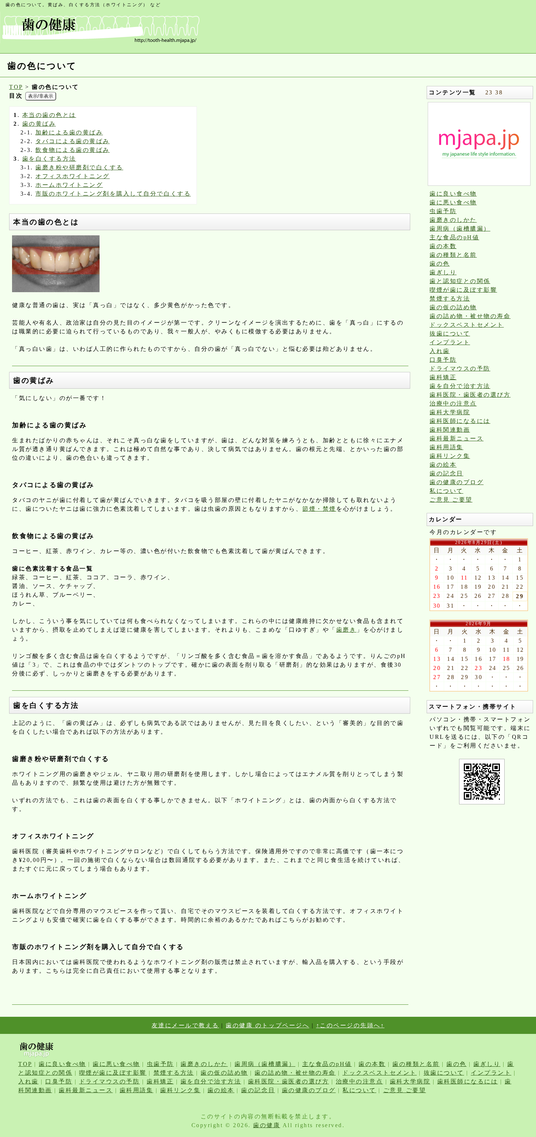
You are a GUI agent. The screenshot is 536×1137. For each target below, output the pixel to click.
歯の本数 (443, 246)
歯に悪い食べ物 (453, 202)
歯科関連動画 (450, 430)
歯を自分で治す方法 (460, 386)
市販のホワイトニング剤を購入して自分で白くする (113, 194)
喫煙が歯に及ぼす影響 (463, 290)
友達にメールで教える (185, 1025)
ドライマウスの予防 (460, 368)
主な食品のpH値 (454, 237)
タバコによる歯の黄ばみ (72, 141)
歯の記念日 (446, 473)
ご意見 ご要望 (451, 500)
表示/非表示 (40, 96)
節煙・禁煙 (319, 509)
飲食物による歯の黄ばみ (72, 150)
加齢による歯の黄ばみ (69, 132)
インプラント (450, 342)
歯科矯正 (443, 377)
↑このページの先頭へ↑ (350, 1025)
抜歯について (450, 333)
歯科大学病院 (450, 412)
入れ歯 (440, 351)
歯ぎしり (443, 272)
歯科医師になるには (460, 421)
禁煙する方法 (450, 298)
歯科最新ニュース (456, 438)
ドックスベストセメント (467, 325)
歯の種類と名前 (453, 255)
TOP (16, 87)
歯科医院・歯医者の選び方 (470, 395)
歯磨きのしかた (453, 220)
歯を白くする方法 (49, 159)
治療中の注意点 (453, 403)
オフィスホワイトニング (72, 176)
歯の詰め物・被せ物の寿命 (470, 316)
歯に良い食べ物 (453, 194)
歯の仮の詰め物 (453, 307)
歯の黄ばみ (39, 124)
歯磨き (346, 630)
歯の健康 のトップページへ (267, 1025)
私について (446, 491)
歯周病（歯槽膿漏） (460, 229)
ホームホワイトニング (69, 185)
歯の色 (440, 263)
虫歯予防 (443, 211)
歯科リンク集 (450, 456)
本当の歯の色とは (49, 115)
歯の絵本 (443, 465)
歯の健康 (266, 1125)
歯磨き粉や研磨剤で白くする (79, 167)
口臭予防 (443, 360)
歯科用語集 (446, 447)
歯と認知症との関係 (460, 281)
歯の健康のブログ (456, 482)
